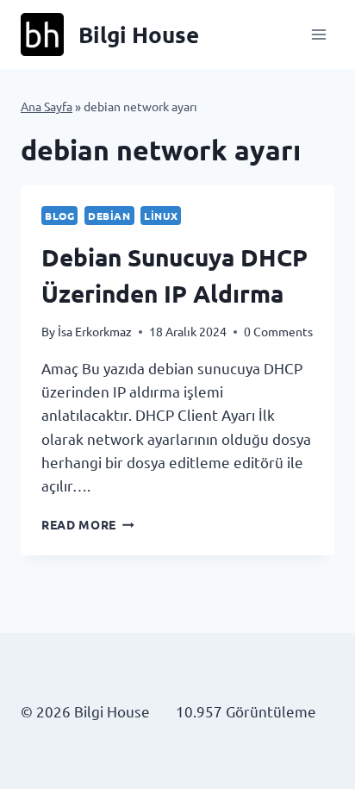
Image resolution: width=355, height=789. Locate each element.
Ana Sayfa (46, 106)
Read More (87, 524)
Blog (59, 215)
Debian (109, 215)
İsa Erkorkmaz (95, 331)
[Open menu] (318, 34)
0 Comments (278, 331)
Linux (161, 215)
